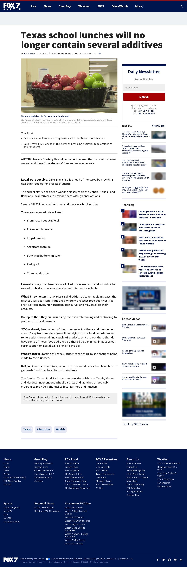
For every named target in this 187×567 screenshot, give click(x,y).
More (138, 6)
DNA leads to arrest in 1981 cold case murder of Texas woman (152, 240)
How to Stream (72, 463)
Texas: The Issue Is (105, 474)
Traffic (7, 467)
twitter (163, 559)
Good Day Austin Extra (75, 481)
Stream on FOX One (78, 503)
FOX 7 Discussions (104, 484)
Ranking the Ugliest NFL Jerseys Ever (133, 351)
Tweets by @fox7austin (135, 424)
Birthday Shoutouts (43, 463)
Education (43, 429)
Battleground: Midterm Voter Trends (135, 325)
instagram (169, 559)
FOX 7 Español (72, 470)
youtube (175, 559)
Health (60, 429)
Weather (163, 459)
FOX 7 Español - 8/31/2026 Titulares (133, 338)
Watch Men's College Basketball (75, 529)
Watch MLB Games (74, 517)
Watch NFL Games (74, 507)
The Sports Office (73, 474)
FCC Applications (134, 491)
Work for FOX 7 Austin (137, 477)
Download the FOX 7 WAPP (167, 468)
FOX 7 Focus (102, 470)
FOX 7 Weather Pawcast (168, 463)
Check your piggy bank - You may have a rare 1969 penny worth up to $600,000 (135, 189)
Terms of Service (146, 113)
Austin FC (8, 511)
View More (158, 125)
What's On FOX (134, 463)
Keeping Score (41, 467)
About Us (133, 459)
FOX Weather (163, 482)
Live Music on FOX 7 (44, 474)
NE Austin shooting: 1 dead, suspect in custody (134, 364)
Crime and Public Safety (15, 477)
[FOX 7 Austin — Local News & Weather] (13, 6)
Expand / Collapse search (181, 6)
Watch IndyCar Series (75, 524)
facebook (157, 559)
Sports (8, 503)
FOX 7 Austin (43, 53)
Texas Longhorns (12, 507)
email (181, 559)
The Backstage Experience (77, 488)
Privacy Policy (147, 110)
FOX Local (71, 459)
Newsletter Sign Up (136, 470)
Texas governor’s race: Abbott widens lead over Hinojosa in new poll (152, 214)
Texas (53, 53)
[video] (158, 328)
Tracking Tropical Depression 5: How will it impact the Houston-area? (134, 162)
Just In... (127, 125)
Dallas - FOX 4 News (44, 507)
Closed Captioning (135, 484)
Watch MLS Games (74, 543)
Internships (132, 481)
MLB (6, 514)
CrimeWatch (101, 463)
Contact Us (132, 467)
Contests (38, 481)
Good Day (40, 459)
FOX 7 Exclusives (106, 459)
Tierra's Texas (71, 467)
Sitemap (7, 484)
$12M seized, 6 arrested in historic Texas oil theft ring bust (151, 227)
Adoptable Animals (43, 477)
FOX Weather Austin (74, 477)
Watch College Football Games (76, 512)
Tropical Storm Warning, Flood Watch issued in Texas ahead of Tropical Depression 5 (136, 135)
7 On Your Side (103, 467)
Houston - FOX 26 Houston (47, 511)
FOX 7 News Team (135, 474)
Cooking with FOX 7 (43, 470)
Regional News (44, 503)
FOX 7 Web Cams (165, 479)
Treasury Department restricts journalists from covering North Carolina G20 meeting (135, 176)
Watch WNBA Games (75, 540)
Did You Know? (164, 486)
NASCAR (8, 518)
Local (6, 463)
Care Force (101, 477)
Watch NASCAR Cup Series (77, 520)
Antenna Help (133, 495)
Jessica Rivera (29, 53)
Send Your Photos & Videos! (167, 474)
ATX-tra (99, 488)
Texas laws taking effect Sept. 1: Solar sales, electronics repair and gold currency (135, 149)
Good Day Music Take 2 (76, 484)
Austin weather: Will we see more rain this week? (135, 377)
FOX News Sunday (12, 481)
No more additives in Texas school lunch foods (45, 116)
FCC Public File (133, 488)
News (7, 459)
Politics (7, 474)
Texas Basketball (12, 521)
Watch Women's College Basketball (76, 535)
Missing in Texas (103, 481)
